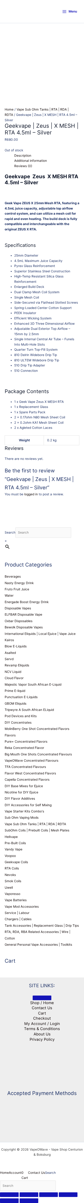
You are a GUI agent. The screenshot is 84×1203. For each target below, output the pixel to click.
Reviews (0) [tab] (23, 166)
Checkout (42, 1018)
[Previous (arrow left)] (9, 1200)
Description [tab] (22, 155)
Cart (42, 1013)
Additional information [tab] (30, 160)
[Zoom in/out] (9, 1194)
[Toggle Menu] (42, 998)
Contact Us (42, 1008)
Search (10, 532)
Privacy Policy (42, 1039)
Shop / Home (42, 1002)
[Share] (48, 1194)
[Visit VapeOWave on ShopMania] (42, 1064)
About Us (42, 1034)
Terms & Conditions (42, 1028)
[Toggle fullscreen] (29, 1194)
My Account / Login (42, 1023)
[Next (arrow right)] (29, 1200)
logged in (31, 494)
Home (9, 109)
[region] (42, 56)
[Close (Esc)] (68, 1194)
